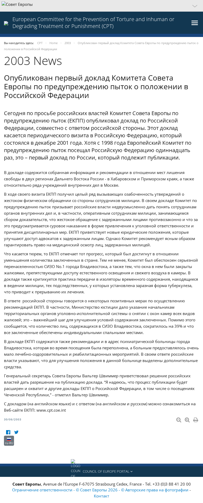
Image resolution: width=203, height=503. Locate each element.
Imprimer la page (196, 419)
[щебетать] (16, 432)
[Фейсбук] (8, 432)
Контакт (101, 496)
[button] (101, 6)
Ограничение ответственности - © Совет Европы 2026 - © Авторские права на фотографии (101, 489)
